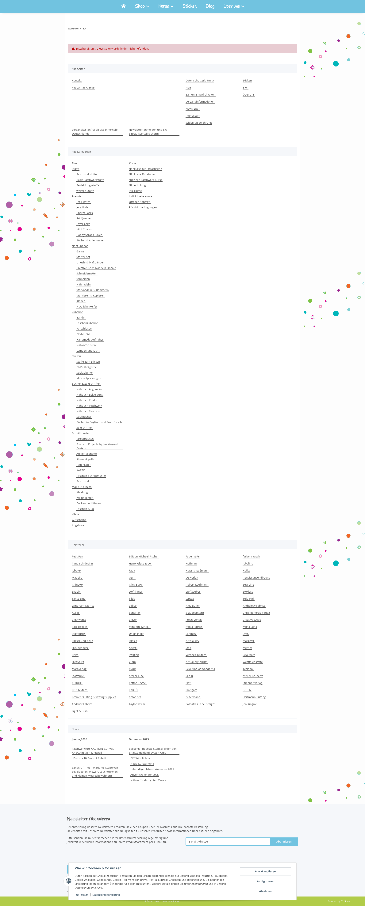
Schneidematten (86, 273)
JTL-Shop (345, 901)
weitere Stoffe (85, 191)
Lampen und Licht (87, 350)
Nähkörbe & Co (86, 345)
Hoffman (191, 563)
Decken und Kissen (88, 503)
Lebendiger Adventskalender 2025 (152, 769)
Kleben (80, 301)
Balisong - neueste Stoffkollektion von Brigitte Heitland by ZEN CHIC (153, 750)
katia (132, 570)
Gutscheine (79, 520)
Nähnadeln (83, 284)
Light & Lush (80, 711)
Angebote (78, 525)
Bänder (81, 317)
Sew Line (248, 584)
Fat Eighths (83, 202)
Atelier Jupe (136, 676)
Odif (188, 648)
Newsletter (193, 108)
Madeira (77, 577)
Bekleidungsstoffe (87, 185)
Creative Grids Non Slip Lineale (96, 268)
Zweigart (191, 690)
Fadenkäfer (83, 464)
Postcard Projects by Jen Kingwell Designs (97, 446)
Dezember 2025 (139, 739)
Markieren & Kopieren (90, 295)
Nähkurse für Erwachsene (145, 169)
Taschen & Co (85, 509)
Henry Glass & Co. (140, 563)
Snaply (76, 591)
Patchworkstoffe (86, 174)
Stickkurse (135, 191)
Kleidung (82, 492)
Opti (188, 683)
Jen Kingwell (250, 704)
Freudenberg (80, 648)
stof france (136, 591)
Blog (210, 6)
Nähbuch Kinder (87, 400)
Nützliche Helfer (86, 306)
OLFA (132, 577)
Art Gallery (192, 641)
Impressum (81, 894)
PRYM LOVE (83, 334)
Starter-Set (83, 257)
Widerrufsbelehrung (199, 122)
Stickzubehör (84, 372)
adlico (132, 605)
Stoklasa (248, 591)
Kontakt (77, 80)
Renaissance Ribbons (256, 577)
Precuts (76, 196)
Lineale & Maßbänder (90, 262)
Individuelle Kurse (140, 196)
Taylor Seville (137, 704)
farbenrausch (85, 438)
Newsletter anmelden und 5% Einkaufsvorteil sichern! (148, 131)
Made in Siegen (82, 487)
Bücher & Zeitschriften (86, 383)
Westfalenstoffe (253, 662)
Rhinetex (77, 584)
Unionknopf (136, 634)
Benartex (134, 612)
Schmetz (191, 634)
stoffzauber (193, 591)
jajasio (133, 641)
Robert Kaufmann (197, 584)
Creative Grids (252, 619)
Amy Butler (193, 605)
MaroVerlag (79, 669)
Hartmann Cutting (254, 697)
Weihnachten (84, 498)
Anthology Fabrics (254, 605)
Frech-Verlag (194, 619)
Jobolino (248, 563)
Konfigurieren (265, 881)
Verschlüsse (84, 328)
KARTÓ (80, 470)
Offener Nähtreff (139, 202)
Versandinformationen (200, 101)
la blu (189, 676)
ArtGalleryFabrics (197, 662)
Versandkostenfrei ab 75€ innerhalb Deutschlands (95, 131)
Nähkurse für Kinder (142, 174)
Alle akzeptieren (265, 871)
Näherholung (137, 185)
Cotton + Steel (138, 683)
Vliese (75, 514)
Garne (80, 251)
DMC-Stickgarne (86, 367)
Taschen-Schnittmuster (91, 476)
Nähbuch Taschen (88, 411)
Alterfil (133, 648)
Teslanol (248, 669)
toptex (190, 598)
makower (248, 641)
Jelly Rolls (82, 207)
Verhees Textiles (196, 655)
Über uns (249, 94)
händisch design (82, 563)
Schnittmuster (81, 433)
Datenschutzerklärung (106, 894)
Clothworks (79, 619)
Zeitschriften (84, 427)
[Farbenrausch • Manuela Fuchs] (123, 6)
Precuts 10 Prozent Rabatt (89, 758)
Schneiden (83, 279)
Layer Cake (83, 224)
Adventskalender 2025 (144, 774)
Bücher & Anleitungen (90, 240)
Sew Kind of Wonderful (200, 669)
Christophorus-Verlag (256, 612)
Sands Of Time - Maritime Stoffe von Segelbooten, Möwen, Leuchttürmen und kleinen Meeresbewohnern (95, 771)
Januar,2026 (79, 739)
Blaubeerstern (195, 612)
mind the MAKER (139, 627)
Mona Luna (250, 627)
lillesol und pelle (82, 641)
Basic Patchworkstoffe (90, 180)
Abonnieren (284, 841)
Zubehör (77, 312)
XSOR (132, 669)
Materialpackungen (88, 378)
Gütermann (193, 697)
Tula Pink (248, 598)
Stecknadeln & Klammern (92, 290)
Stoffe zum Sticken (88, 361)
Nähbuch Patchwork (89, 405)
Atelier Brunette (86, 453)
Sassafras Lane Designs (201, 704)
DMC (246, 634)
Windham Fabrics (83, 605)
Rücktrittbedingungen (143, 207)
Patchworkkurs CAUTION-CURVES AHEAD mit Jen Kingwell (93, 750)
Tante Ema (78, 598)
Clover (133, 619)
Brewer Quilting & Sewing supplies (94, 697)
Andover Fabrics (82, 704)
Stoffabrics (79, 634)
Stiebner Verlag (252, 683)
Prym (75, 655)
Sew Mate (249, 655)
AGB (188, 87)
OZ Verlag (192, 577)
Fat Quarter (83, 218)
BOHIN (247, 690)
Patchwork (83, 481)
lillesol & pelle (85, 459)
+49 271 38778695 (83, 87)
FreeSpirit (78, 662)
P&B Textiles (79, 627)
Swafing (134, 655)
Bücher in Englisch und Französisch (99, 422)
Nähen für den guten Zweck (148, 780)
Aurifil (75, 612)
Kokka (246, 570)
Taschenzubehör (87, 323)
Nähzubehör (80, 246)
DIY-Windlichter (140, 758)
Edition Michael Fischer (144, 556)
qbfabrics (135, 697)
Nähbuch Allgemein (89, 389)
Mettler (247, 648)
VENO (132, 662)
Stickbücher (83, 416)
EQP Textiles (79, 690)
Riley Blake (136, 584)
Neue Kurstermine (142, 763)
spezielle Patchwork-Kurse (145, 180)
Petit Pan (77, 556)
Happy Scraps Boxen (89, 235)
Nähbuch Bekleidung (89, 394)
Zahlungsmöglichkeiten (200, 94)
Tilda (132, 598)
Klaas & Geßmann (197, 570)
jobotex (76, 570)
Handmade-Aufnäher (89, 339)
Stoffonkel (78, 676)
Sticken (190, 6)
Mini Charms (84, 229)
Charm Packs (84, 213)
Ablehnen (265, 891)
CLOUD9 (77, 683)
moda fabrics (194, 627)
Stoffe (75, 169)
